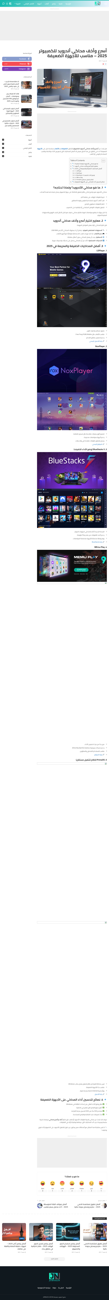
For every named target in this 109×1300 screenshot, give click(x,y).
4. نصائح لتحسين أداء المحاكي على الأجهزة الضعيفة (89, 182)
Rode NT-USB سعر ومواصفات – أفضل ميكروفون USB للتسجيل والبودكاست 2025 (11, 97)
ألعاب (30, 144)
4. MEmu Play (79, 177)
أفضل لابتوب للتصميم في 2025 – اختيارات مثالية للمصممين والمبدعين (10, 123)
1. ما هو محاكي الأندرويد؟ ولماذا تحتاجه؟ (85, 164)
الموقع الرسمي (97, 444)
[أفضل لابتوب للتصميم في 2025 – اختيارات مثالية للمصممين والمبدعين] (26, 124)
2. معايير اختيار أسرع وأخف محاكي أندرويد (85, 166)
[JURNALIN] (97, 4)
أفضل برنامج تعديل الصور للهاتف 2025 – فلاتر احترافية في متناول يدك (42, 1246)
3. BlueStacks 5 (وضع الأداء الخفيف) (85, 175)
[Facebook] (106, 64)
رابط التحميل (98, 1094)
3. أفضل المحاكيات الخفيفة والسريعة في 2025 (87, 169)
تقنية (30, 156)
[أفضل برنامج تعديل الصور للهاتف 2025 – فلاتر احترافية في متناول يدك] (41, 1232)
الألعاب (56, 148)
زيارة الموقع (98, 754)
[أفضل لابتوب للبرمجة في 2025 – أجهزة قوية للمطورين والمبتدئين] (26, 112)
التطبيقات (64, 148)
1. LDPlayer (78, 171)
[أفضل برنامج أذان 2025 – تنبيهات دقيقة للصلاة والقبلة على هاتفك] (14, 1232)
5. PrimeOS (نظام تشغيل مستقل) (84, 180)
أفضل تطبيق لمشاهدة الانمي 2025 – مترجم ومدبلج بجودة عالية (95, 1246)
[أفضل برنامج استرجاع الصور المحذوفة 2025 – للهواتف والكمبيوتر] (68, 1232)
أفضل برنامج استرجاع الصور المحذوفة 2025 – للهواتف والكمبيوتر (70, 1246)
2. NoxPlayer (78, 173)
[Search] (3, 4)
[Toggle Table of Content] (102, 161)
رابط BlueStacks (97, 541)
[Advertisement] (54, 25)
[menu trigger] (104, 4)
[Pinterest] (103, 64)
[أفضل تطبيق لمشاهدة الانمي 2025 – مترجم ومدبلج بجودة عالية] (95, 1232)
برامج (30, 152)
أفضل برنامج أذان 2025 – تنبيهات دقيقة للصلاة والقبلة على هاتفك (15, 1246)
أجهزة (30, 140)
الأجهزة (39, 148)
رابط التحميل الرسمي (95, 341)
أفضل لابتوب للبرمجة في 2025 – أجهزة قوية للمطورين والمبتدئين (11, 111)
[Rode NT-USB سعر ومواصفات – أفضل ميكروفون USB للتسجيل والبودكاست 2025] (26, 99)
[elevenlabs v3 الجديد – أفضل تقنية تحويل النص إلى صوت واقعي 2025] (26, 85)
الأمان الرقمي (27, 148)
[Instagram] (17, 69)
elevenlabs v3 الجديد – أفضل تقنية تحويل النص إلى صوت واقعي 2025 (11, 84)
